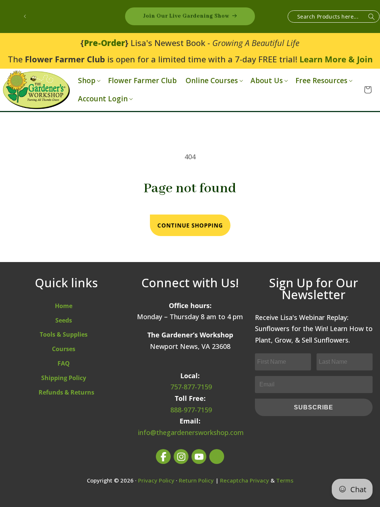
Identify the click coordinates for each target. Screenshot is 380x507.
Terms (285, 480)
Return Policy (196, 480)
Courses (63, 349)
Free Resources (321, 80)
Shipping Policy (63, 378)
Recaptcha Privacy (244, 480)
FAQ (64, 363)
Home (63, 306)
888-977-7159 (191, 409)
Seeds (63, 320)
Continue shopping (190, 225)
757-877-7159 (191, 386)
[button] (88, 81)
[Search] (371, 16)
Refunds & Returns (66, 392)
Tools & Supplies (64, 334)
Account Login (103, 99)
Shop (86, 80)
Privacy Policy (156, 480)
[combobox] (334, 16)
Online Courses (212, 80)
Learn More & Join (336, 59)
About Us (266, 80)
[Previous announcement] (25, 16)
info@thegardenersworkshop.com (191, 432)
